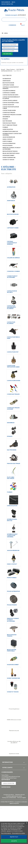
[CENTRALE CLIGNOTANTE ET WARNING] (13, 235)
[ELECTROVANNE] (13, 444)
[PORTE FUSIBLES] (13, 571)
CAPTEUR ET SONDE (8, 85)
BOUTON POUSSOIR (8, 82)
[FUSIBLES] (13, 486)
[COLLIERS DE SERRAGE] (13, 251)
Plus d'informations (6, 833)
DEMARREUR (6, 116)
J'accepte (14, 841)
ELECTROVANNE (7, 121)
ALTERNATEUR (7, 78)
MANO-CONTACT (8, 139)
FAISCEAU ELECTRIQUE (9, 123)
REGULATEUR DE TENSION (10, 151)
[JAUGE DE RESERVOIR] (13, 544)
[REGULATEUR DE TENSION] (13, 629)
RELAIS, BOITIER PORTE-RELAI (11, 153)
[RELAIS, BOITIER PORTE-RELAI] (13, 643)
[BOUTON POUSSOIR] (13, 208)
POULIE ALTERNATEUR (9, 143)
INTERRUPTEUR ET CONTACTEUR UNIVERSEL (12, 134)
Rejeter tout (14, 837)
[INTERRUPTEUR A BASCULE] (13, 513)
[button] (10, 44)
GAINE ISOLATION (8, 129)
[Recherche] (24, 19)
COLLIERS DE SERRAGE (9, 90)
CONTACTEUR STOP (8, 104)
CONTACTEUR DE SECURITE (10, 94)
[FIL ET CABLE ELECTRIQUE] (13, 471)
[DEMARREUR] (13, 417)
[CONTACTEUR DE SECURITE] (13, 285)
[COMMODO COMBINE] (13, 265)
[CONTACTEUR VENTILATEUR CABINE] (13, 359)
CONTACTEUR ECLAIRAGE (10, 100)
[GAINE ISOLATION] (13, 499)
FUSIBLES (5, 127)
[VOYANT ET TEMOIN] (13, 686)
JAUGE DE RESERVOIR (9, 137)
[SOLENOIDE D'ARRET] (13, 658)
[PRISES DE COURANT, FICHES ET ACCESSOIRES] (13, 612)
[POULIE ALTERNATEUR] (13, 585)
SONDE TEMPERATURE (9, 157)
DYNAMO (5, 118)
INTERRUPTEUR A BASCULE (10, 131)
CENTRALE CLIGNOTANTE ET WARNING (11, 87)
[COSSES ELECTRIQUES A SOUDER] (13, 402)
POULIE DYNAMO (7, 145)
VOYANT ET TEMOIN (8, 159)
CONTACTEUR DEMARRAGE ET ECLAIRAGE (11, 97)
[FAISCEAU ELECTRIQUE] (13, 457)
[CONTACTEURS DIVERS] (13, 374)
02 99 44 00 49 (22, 15)
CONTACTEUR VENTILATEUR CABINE (11, 107)
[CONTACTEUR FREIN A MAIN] (13, 331)
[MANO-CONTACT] (13, 558)
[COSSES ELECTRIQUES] (13, 388)
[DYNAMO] (13, 430)
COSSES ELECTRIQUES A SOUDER (12, 114)
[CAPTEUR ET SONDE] (13, 222)
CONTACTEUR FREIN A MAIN (11, 102)
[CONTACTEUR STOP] (13, 346)
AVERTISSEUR (6, 80)
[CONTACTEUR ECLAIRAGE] (13, 316)
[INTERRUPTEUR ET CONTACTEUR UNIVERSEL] (13, 528)
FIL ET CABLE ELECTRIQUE (10, 125)
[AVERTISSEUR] (13, 194)
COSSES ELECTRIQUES (9, 112)
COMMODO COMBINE (9, 92)
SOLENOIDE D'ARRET (8, 155)
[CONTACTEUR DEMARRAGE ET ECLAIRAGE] (13, 300)
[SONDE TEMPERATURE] (13, 672)
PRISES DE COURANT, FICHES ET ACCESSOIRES (12, 148)
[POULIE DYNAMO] (13, 599)
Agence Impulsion (14, 803)
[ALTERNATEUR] (13, 181)
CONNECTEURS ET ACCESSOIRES (12, 276)
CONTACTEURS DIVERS (9, 110)
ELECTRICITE (7, 75)
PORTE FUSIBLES (7, 141)
